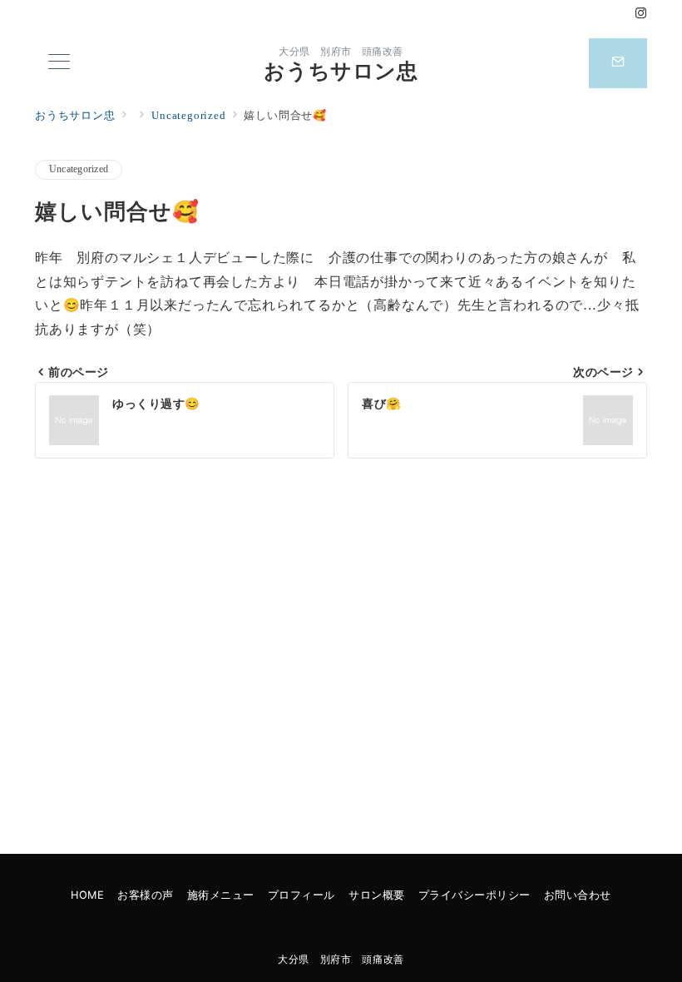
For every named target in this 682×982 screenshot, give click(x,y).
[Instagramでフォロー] (641, 14)
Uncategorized (78, 169)
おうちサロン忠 (341, 71)
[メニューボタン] (59, 63)
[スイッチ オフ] (618, 63)
